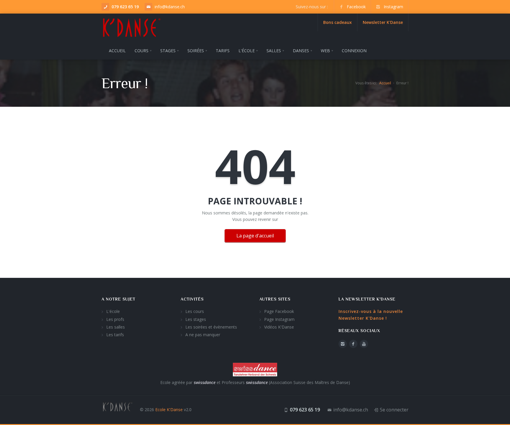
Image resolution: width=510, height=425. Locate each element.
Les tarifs (115, 334)
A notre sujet (118, 299)
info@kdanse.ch (170, 6)
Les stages (195, 319)
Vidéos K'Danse (279, 327)
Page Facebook (279, 311)
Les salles (115, 327)
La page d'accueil (255, 235)
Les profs (115, 319)
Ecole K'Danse (169, 409)
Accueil (385, 83)
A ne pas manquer (202, 334)
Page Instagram (279, 319)
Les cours (194, 311)
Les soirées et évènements (211, 327)
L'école (113, 311)
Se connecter (394, 409)
